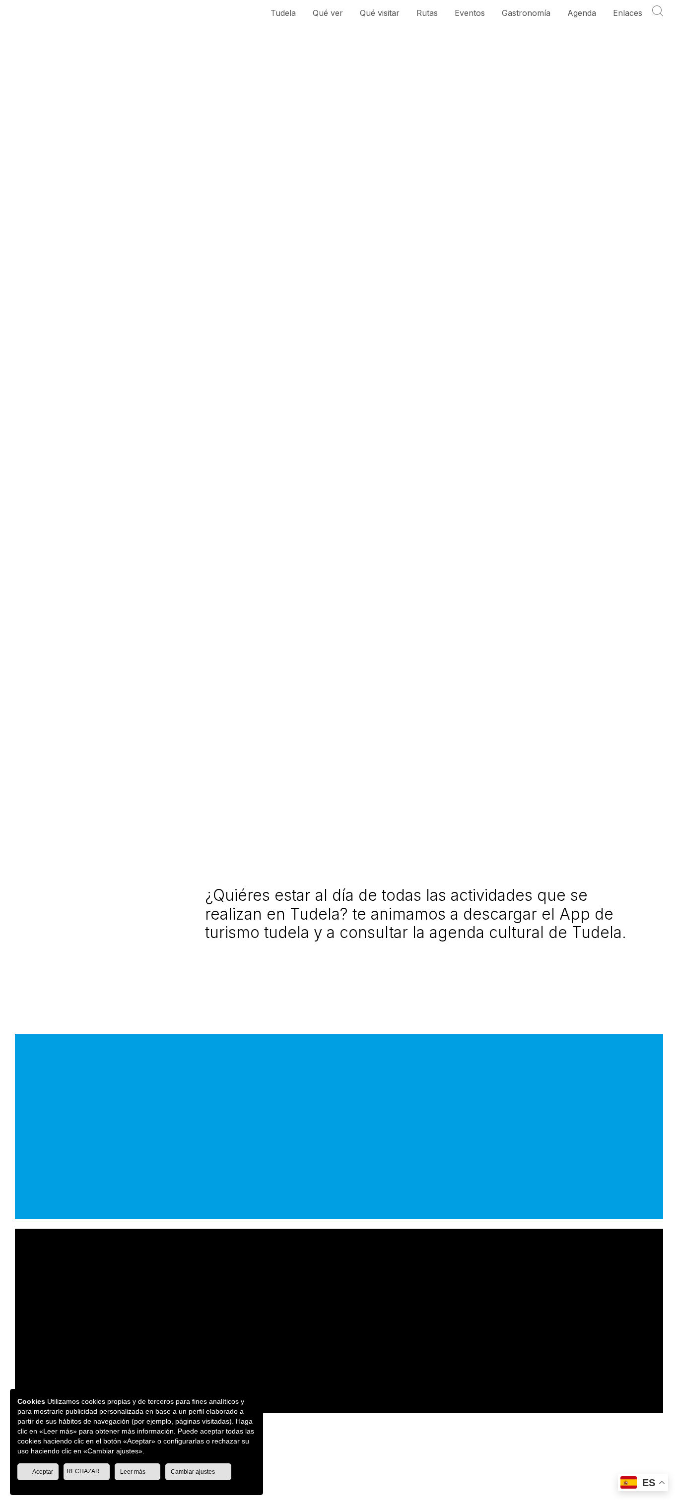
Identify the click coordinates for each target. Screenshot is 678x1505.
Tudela (283, 13)
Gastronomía (526, 13)
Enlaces (627, 13)
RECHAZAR (84, 1471)
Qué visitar (380, 13)
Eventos (470, 13)
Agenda (581, 13)
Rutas (427, 13)
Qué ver (328, 13)
